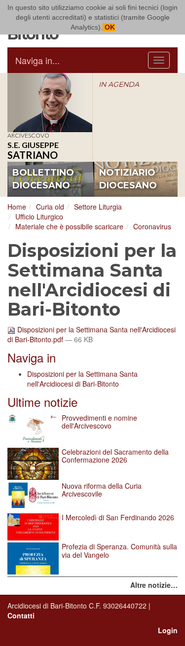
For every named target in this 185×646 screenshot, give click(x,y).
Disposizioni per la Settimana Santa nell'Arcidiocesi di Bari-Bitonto (82, 379)
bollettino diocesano (43, 179)
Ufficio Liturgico (39, 216)
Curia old (50, 207)
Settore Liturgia (98, 207)
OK (109, 27)
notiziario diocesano (128, 179)
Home (16, 207)
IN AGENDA (119, 84)
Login (168, 630)
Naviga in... (37, 60)
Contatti (21, 615)
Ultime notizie (42, 401)
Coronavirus (152, 226)
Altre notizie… (154, 585)
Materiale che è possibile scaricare (69, 226)
